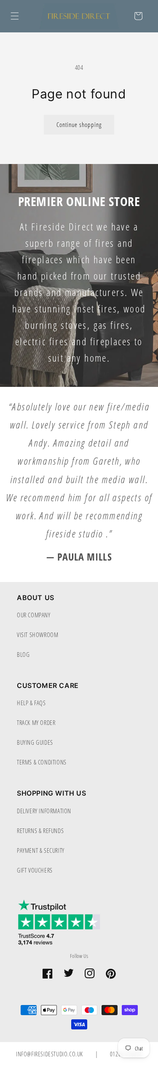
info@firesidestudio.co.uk (50, 1054)
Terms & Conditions (42, 762)
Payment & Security (40, 850)
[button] (14, 16)
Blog (23, 654)
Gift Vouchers (35, 870)
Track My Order (36, 722)
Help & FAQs (31, 702)
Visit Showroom (37, 634)
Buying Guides (35, 742)
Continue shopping (79, 124)
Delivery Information (44, 811)
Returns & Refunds (40, 830)
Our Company (34, 615)
